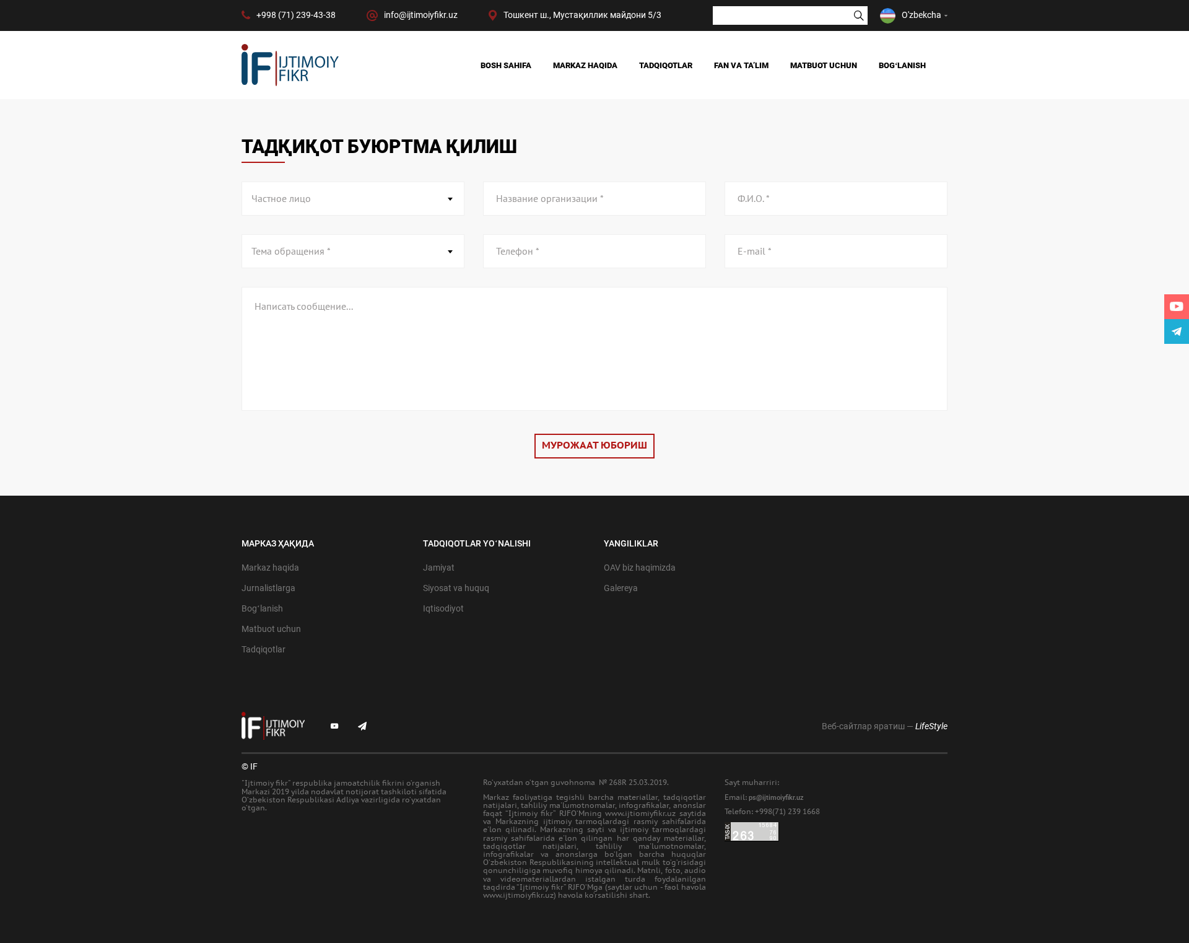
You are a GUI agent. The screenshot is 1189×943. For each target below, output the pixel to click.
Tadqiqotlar (665, 65)
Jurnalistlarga (268, 588)
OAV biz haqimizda (640, 567)
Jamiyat (439, 567)
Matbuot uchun (823, 65)
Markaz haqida (585, 65)
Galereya (621, 588)
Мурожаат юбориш (594, 445)
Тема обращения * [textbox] (291, 251)
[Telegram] (1176, 331)
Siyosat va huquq (456, 588)
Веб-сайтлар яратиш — (884, 726)
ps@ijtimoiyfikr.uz (776, 798)
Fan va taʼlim (741, 65)
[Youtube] (1176, 306)
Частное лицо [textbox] (281, 198)
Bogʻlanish (902, 65)
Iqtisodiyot (443, 608)
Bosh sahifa (506, 65)
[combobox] (353, 199)
